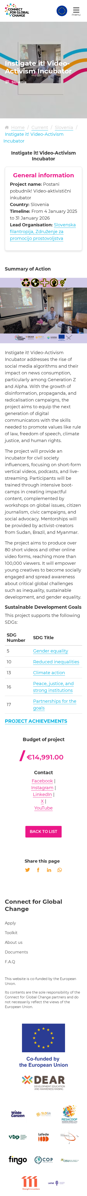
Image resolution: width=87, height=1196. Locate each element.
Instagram (42, 787)
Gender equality (50, 651)
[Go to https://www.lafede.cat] (44, 1137)
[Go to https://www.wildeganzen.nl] (18, 1114)
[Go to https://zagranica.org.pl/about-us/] (69, 1137)
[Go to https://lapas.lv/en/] (56, 1183)
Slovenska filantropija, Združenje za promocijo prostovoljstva (43, 231)
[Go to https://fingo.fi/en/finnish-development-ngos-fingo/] (18, 1160)
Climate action (49, 672)
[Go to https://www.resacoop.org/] (69, 1114)
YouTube (43, 808)
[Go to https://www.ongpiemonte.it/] (44, 1160)
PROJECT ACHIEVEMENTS (36, 721)
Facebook (42, 781)
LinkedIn (42, 794)
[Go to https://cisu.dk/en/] (69, 1160)
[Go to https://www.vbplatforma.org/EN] (18, 1137)
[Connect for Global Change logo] (17, 10)
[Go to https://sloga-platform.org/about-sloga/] (44, 1114)
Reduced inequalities (56, 662)
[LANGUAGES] (62, 11)
